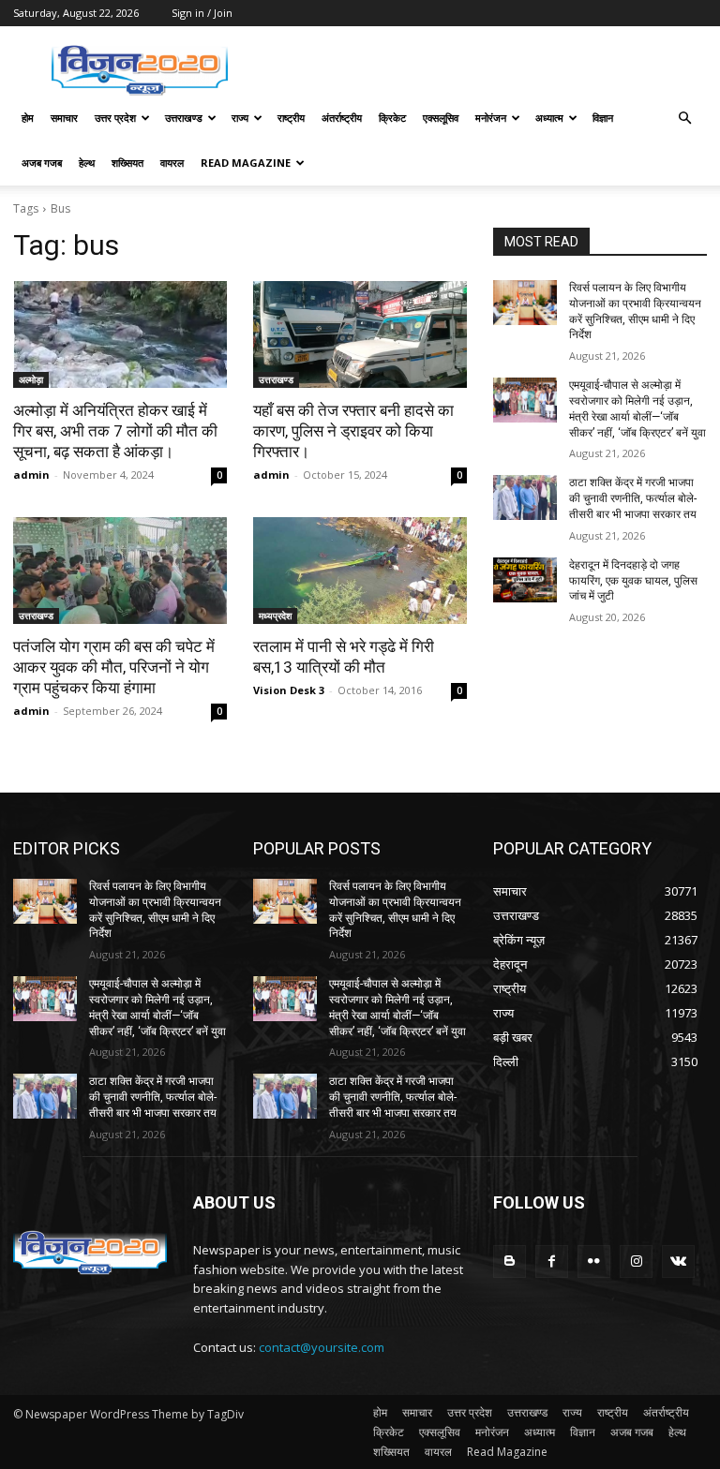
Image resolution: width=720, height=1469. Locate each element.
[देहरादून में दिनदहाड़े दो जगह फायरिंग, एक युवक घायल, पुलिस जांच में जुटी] (525, 579)
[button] (684, 118)
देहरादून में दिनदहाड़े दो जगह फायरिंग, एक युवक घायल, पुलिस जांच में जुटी (633, 580)
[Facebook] (551, 1261)
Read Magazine (246, 163)
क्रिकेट (392, 118)
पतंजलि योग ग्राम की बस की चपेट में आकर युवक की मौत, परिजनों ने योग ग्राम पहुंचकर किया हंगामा (114, 667)
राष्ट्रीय (291, 118)
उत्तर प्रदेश (115, 118)
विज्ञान (602, 118)
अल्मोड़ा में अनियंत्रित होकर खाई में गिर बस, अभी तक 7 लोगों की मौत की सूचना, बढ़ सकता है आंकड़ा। (115, 431)
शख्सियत (127, 163)
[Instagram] (636, 1261)
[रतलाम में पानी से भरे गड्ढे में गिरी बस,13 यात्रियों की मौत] (360, 570)
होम (28, 118)
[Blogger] (509, 1261)
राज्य (240, 118)
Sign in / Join (202, 13)
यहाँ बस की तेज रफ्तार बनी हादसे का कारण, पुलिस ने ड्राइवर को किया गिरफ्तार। (353, 431)
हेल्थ (87, 163)
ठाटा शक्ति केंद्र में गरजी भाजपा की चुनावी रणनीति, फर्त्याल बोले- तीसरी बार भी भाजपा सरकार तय (633, 498)
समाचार (64, 118)
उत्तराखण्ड (183, 118)
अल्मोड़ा (31, 379)
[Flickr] (594, 1261)
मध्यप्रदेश (275, 615)
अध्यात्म (549, 118)
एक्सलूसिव (440, 118)
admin (31, 474)
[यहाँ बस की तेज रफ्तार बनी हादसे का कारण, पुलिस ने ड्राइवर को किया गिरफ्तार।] (360, 334)
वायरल (172, 163)
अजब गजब (42, 163)
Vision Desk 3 (288, 690)
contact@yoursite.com (321, 1347)
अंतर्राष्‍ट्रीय (342, 118)
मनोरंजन (490, 118)
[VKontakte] (678, 1261)
